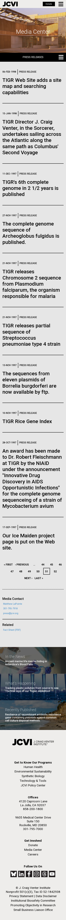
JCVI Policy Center (33, 785)
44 (43, 564)
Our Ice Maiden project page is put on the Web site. (28, 542)
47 (13, 571)
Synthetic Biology (33, 776)
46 (61, 564)
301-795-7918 (10, 608)
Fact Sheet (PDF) (12, 630)
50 (39, 571)
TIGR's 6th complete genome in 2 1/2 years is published (30, 188)
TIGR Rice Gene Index (27, 421)
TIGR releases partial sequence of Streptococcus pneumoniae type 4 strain (31, 335)
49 (30, 571)
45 (52, 564)
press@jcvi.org (10, 613)
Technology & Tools (33, 781)
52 (56, 571)
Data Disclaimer (46, 896)
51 (47, 571)
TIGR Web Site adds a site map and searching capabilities (31, 86)
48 (21, 571)
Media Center (33, 850)
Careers (33, 854)
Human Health (33, 767)
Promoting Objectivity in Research (33, 905)
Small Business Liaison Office (33, 910)
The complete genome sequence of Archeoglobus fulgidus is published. (30, 233)
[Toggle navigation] (61, 4)
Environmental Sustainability (33, 771)
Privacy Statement (21, 896)
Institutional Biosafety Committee (33, 900)
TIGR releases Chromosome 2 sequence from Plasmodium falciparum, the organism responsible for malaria (31, 284)
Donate (49, 4)
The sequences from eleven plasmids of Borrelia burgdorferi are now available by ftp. (29, 382)
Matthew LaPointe (12, 604)
